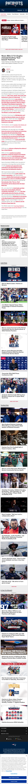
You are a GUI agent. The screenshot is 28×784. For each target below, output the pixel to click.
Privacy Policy (9, 771)
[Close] (26, 755)
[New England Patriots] (14, 745)
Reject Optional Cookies (14, 777)
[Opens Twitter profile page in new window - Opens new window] (7, 72)
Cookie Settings (14, 773)
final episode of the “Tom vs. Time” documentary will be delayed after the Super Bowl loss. (13, 183)
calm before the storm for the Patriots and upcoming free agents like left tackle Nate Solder (13, 131)
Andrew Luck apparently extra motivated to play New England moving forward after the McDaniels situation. (11, 167)
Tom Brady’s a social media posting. (11, 112)
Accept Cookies (14, 781)
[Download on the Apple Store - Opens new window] (9, 739)
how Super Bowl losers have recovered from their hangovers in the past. (12, 120)
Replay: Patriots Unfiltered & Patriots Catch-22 (17, 20)
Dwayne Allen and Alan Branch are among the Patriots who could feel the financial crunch (13, 136)
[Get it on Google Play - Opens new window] (18, 739)
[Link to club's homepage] (2, 10)
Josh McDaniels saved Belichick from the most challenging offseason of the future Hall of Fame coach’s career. (13, 158)
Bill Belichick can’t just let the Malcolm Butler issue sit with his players (13, 117)
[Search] (23, 10)
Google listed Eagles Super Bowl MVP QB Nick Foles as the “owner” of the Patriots (13, 107)
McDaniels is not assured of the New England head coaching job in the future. (14, 198)
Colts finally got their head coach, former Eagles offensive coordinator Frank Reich (12, 189)
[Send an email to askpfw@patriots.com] (9, 72)
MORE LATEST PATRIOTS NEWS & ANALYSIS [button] (14, 49)
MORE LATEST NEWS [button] (14, 401)
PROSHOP (19, 10)
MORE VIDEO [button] (14, 586)
